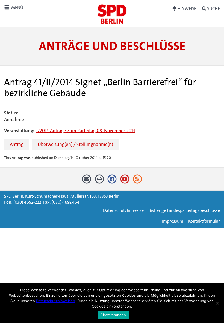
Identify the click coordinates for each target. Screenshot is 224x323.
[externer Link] (112, 181)
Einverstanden (113, 315)
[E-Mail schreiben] (87, 181)
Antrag (16, 144)
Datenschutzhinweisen (55, 301)
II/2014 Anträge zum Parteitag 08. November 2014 (85, 131)
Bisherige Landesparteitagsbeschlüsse (184, 210)
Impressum (172, 221)
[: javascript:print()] (99, 181)
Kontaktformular (204, 221)
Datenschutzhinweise (123, 210)
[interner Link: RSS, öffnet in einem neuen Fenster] (137, 181)
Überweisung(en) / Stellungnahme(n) (75, 144)
